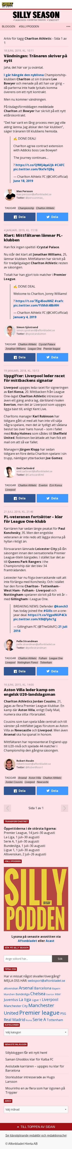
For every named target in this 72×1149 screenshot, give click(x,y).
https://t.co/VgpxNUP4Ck (47, 615)
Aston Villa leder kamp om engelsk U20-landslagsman (29, 692)
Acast (50, 941)
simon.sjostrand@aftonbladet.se (36, 330)
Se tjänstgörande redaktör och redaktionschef (36, 1135)
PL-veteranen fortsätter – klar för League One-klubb (33, 519)
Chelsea (38, 993)
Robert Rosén (25, 760)
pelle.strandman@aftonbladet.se (36, 644)
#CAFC (60, 165)
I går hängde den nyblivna (24, 75)
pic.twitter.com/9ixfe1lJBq (33, 169)
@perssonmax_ (35, 197)
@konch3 (61, 606)
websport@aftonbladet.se (46, 981)
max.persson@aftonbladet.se (34, 194)
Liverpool (50, 999)
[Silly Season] (36, 16)
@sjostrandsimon (36, 333)
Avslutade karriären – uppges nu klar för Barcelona (34, 1068)
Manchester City (16, 1006)
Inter (58, 994)
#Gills (47, 611)
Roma (29, 1020)
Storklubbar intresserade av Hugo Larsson (30, 1079)
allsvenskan (11, 988)
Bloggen (8, 26)
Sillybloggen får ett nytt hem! (26, 1053)
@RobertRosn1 (34, 767)
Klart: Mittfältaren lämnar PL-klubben (33, 238)
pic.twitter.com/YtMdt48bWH (36, 305)
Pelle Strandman (27, 641)
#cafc (59, 301)
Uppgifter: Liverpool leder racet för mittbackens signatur (34, 378)
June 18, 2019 (23, 181)
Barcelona (42, 988)
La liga (25, 999)
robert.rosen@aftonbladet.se (34, 763)
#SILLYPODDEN (29, 26)
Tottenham (55, 1020)
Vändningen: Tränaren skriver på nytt (35, 58)
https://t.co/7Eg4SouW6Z (35, 301)
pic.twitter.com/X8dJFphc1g (34, 619)
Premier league (39, 1012)
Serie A (39, 1019)
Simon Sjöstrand (27, 327)
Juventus (11, 999)
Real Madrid (14, 1019)
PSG (63, 1013)
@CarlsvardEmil (35, 474)
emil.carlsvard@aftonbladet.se (34, 471)
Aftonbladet (27, 941)
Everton (50, 994)
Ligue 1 (36, 1000)
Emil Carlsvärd (25, 468)
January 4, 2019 (24, 317)
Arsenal (26, 988)
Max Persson (25, 191)
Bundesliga (23, 994)
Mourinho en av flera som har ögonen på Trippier (35, 1090)
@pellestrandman (36, 647)
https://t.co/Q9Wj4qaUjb (35, 165)
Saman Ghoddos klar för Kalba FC (29, 1059)
